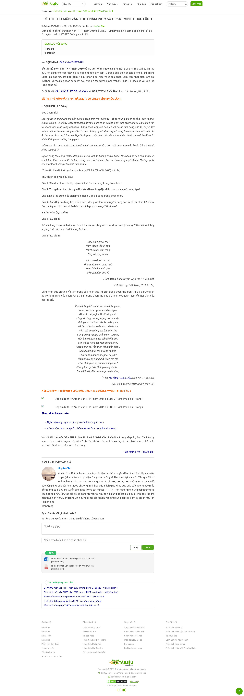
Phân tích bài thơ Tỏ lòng (94, 640)
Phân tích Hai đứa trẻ (93, 648)
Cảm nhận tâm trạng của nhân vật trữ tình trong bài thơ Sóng (81, 428)
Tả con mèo (88, 636)
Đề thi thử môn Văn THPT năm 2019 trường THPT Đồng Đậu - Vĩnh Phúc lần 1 (81, 588)
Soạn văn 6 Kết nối (133, 636)
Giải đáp (141, 4)
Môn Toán (46, 636)
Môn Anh (46, 631)
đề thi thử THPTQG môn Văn (71, 91)
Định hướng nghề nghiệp (94, 652)
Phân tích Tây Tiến (50, 644)
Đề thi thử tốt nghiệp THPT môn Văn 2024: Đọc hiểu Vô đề (72, 605)
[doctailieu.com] (122, 663)
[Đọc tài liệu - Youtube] (124, 690)
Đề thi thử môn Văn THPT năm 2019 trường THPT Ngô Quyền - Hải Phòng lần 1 (81, 592)
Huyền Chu (64, 468)
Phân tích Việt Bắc (91, 627)
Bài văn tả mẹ (89, 631)
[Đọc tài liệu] (119, 690)
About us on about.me (52, 656)
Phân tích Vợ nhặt (174, 627)
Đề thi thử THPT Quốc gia (139, 451)
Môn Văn (46, 627)
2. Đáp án (49, 52)
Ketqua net (129, 644)
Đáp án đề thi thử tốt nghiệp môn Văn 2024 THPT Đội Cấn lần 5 (74, 596)
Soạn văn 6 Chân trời (134, 631)
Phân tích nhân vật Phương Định (181, 648)
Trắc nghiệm (155, 4)
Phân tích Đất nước (92, 644)
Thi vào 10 (127, 4)
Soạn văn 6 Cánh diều (134, 627)
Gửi (148, 547)
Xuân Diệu (119, 377)
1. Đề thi (49, 48)
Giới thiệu (111, 685)
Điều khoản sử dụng (127, 685)
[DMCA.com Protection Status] (116, 682)
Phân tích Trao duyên (175, 644)
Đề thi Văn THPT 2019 (71, 62)
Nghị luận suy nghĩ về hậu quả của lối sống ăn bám (75, 422)
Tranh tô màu (48, 648)
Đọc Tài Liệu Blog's (133, 640)
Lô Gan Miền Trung (133, 648)
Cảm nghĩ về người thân (177, 640)
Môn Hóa (46, 640)
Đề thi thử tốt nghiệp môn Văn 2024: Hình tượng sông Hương (72, 601)
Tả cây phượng (48, 652)
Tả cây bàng (171, 636)
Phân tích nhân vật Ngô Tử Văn (180, 631)
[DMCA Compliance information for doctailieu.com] (133, 682)
